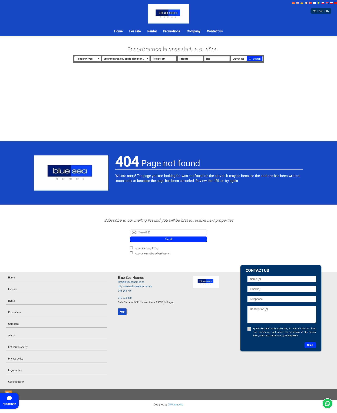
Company (193, 31)
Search (257, 58)
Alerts (11, 335)
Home (118, 31)
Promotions (171, 31)
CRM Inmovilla (175, 404)
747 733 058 (125, 298)
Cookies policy (16, 381)
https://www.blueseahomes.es (135, 286)
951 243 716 (125, 290)
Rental (152, 31)
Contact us (215, 31)
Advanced (239, 58)
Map (122, 311)
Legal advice (15, 370)
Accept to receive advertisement (153, 253)
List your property (18, 347)
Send (168, 239)
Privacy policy (15, 358)
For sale (135, 31)
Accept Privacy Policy (146, 248)
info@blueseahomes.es (131, 282)
